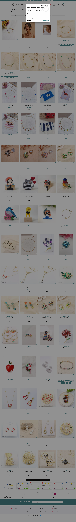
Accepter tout (46, 20)
